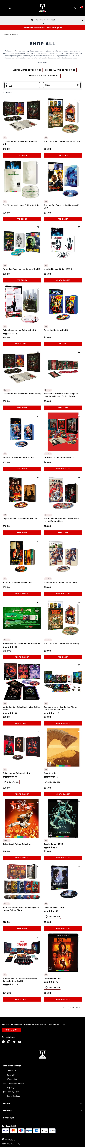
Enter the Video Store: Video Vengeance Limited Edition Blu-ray (21, 909)
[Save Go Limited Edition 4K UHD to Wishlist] (79, 288)
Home (6, 35)
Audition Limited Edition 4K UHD (17, 582)
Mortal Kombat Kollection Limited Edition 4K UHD (21, 708)
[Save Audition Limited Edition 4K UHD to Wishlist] (37, 540)
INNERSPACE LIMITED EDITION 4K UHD (44, 75)
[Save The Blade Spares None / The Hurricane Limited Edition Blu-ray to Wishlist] (79, 477)
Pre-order (22, 155)
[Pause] (83, 20)
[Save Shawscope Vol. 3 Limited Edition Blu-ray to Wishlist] (37, 601)
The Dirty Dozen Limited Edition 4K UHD (62, 141)
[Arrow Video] (42, 8)
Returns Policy (12, 1075)
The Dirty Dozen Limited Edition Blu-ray (61, 644)
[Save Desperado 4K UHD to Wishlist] (79, 936)
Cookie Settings (13, 1096)
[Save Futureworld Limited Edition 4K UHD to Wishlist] (37, 415)
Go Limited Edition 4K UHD (56, 330)
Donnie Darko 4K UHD (53, 844)
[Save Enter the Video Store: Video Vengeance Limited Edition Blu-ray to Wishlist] (37, 866)
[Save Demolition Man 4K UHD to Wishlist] (79, 866)
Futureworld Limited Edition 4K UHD (19, 457)
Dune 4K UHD (50, 773)
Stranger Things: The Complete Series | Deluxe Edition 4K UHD (20, 980)
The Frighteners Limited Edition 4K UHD (21, 205)
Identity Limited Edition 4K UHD (58, 269)
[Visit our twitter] (14, 1041)
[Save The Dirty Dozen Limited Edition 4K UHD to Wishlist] (79, 99)
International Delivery (15, 1083)
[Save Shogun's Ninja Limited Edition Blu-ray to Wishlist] (79, 540)
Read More (42, 62)
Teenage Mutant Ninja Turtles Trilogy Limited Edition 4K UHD (60, 708)
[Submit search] (10, 8)
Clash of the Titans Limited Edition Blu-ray (22, 394)
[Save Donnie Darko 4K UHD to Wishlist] (79, 802)
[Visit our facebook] (3, 1041)
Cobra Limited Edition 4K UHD (16, 773)
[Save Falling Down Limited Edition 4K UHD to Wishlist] (37, 288)
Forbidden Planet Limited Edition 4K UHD (21, 269)
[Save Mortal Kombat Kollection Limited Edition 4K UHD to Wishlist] (37, 665)
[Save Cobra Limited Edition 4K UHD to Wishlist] (37, 731)
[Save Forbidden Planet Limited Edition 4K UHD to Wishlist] (37, 227)
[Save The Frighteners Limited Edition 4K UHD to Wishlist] (37, 163)
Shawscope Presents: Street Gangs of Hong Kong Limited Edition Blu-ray (61, 395)
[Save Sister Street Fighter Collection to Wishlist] (37, 802)
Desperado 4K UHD (52, 978)
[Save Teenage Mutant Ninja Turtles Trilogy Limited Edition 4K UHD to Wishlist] (79, 665)
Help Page (11, 1088)
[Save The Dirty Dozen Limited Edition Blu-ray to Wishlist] (79, 601)
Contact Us (11, 1071)
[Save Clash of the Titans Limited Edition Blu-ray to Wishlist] (37, 352)
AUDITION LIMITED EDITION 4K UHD (27, 70)
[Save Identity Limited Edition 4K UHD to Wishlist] (79, 227)
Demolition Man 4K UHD (54, 908)
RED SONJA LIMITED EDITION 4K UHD (60, 70)
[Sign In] (74, 8)
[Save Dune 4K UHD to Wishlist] (79, 731)
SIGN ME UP (11, 1030)
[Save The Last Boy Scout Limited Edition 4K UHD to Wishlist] (79, 163)
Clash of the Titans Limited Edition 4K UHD (20, 143)
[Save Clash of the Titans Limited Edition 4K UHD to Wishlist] (37, 99)
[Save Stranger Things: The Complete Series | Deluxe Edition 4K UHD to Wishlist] (37, 936)
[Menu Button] (4, 8)
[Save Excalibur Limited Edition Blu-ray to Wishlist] (79, 415)
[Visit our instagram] (8, 1041)
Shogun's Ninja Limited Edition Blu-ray (61, 582)
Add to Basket (63, 280)
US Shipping (12, 1079)
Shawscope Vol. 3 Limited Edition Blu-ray (21, 644)
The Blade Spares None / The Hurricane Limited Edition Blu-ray (61, 520)
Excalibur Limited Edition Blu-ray (58, 457)
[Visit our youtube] (19, 1041)
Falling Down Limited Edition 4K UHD (19, 330)
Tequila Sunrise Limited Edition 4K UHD (20, 519)
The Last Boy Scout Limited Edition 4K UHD (61, 206)
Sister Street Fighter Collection (17, 844)
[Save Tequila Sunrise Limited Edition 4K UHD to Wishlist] (37, 477)
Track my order (13, 1092)
